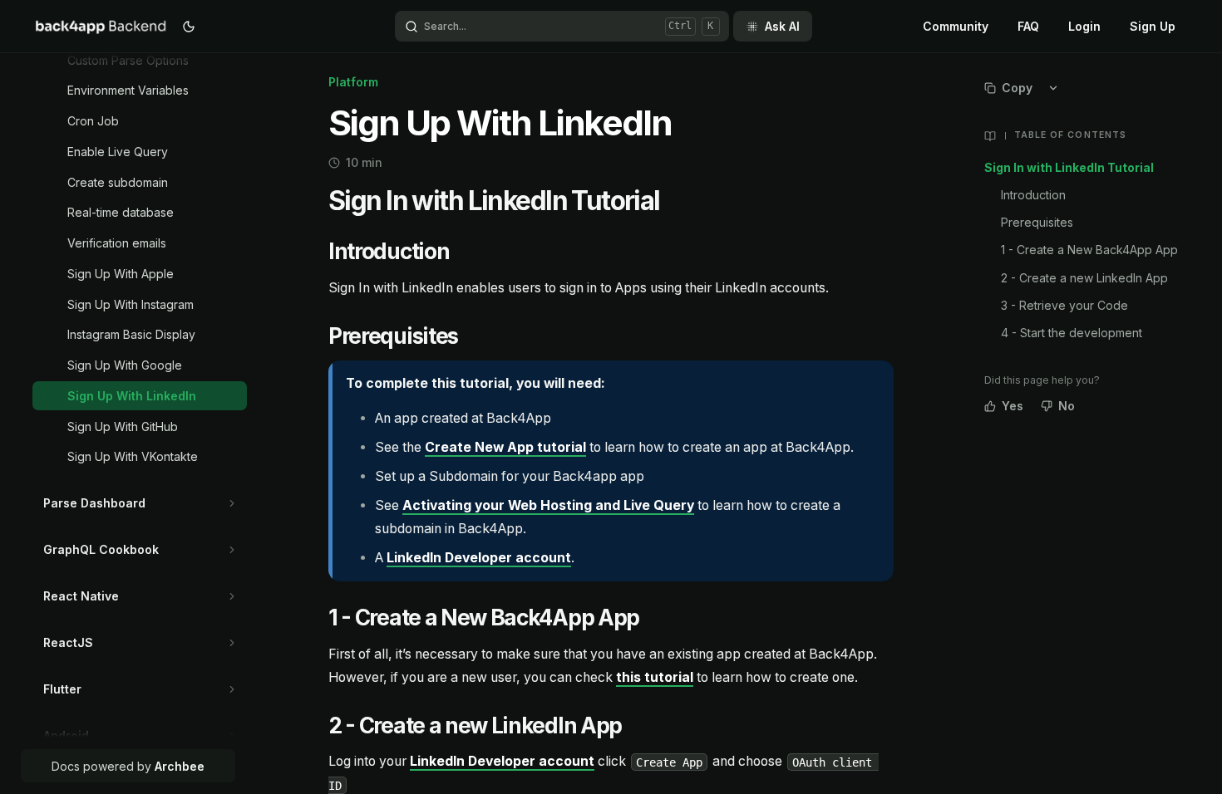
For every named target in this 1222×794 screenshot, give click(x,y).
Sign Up (1152, 26)
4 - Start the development (1071, 333)
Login (1084, 26)
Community (955, 26)
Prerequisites (1037, 222)
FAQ (1028, 26)
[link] (152, 60)
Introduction (1033, 195)
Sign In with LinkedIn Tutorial (1069, 167)
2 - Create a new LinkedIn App (1084, 278)
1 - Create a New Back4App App (1089, 250)
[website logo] (101, 26)
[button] (232, 503)
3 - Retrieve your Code (1064, 305)
